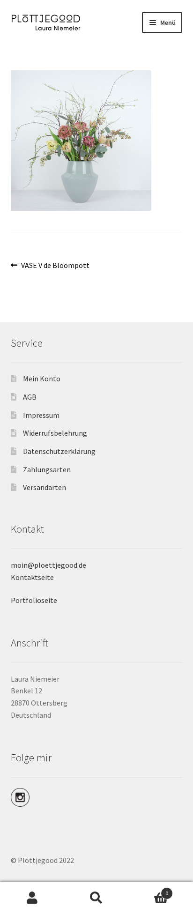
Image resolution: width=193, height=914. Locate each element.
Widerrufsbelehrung (55, 433)
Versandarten (44, 487)
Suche (96, 898)
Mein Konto (41, 378)
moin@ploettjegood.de (48, 565)
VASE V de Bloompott (55, 265)
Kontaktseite (32, 577)
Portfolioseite (34, 600)
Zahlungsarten (47, 469)
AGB (30, 396)
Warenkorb (149, 890)
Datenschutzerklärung (59, 451)
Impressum (41, 415)
